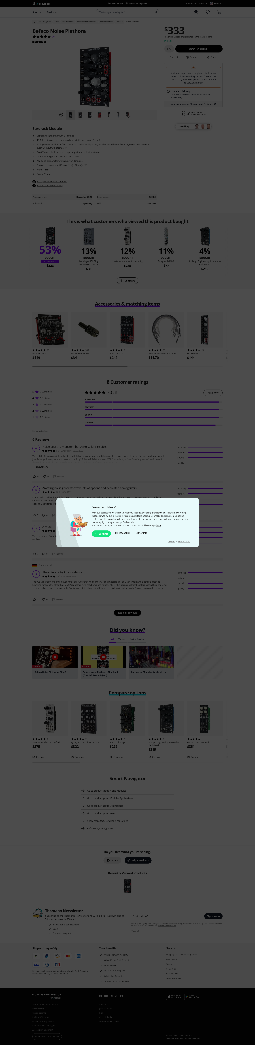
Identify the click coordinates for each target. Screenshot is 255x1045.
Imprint (171, 541)
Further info (141, 532)
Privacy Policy (184, 541)
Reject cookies (123, 532)
